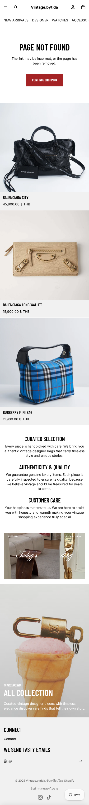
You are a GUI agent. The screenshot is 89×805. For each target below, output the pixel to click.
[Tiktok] (49, 797)
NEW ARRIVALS (16, 20)
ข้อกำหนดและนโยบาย (44, 788)
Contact (10, 739)
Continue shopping (44, 80)
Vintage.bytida (35, 780)
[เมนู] (5, 7)
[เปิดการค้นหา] (15, 7)
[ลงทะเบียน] (80, 761)
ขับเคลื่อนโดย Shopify (60, 780)
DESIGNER (40, 20)
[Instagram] (40, 797)
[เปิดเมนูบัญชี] (73, 7)
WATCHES (60, 20)
